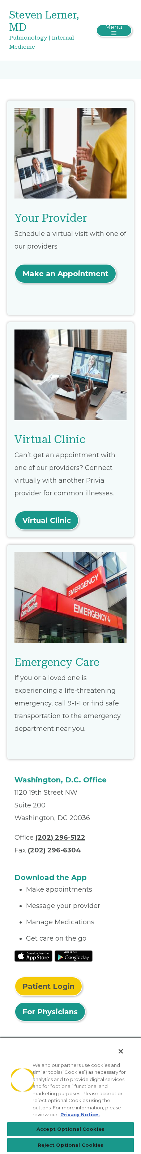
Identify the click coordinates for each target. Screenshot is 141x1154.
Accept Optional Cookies (70, 1129)
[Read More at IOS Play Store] (33, 955)
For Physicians (50, 1011)
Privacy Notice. (80, 1114)
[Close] (121, 1051)
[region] (70, 1095)
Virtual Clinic (46, 520)
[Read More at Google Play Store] (74, 955)
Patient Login (48, 986)
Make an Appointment (65, 273)
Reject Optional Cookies (71, 1145)
